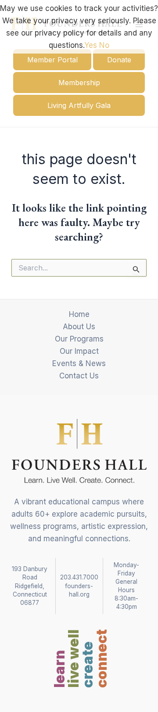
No (104, 45)
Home (79, 314)
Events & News (79, 363)
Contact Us (79, 375)
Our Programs (79, 338)
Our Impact (79, 351)
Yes (90, 45)
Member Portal (52, 59)
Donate (119, 59)
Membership (79, 82)
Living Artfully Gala (79, 105)
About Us (79, 326)
